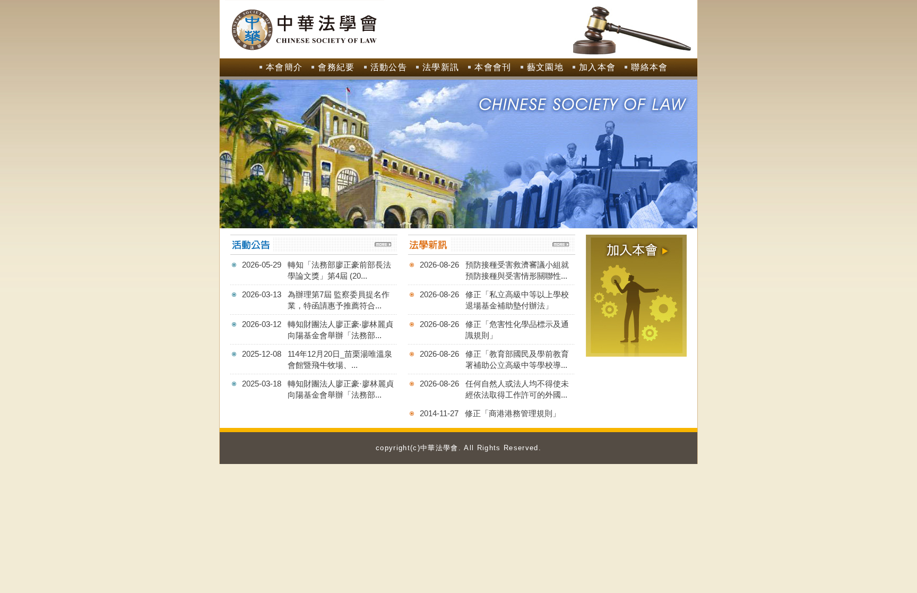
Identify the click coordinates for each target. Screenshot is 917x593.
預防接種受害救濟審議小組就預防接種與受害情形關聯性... (517, 270)
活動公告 (388, 67)
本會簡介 (284, 67)
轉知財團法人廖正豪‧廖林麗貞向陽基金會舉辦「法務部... (340, 330)
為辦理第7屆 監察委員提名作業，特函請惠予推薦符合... (339, 300)
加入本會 (597, 67)
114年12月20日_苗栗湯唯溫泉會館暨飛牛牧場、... (340, 359)
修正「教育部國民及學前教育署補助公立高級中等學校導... (517, 359)
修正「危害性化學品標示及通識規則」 (517, 330)
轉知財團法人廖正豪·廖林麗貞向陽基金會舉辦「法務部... (341, 389)
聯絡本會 (649, 67)
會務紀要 (336, 67)
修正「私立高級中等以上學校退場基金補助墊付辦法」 (517, 300)
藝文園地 (545, 67)
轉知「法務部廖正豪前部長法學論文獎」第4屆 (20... (339, 270)
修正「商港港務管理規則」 (512, 413)
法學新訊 (440, 67)
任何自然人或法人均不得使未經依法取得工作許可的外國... (517, 389)
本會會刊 (492, 67)
